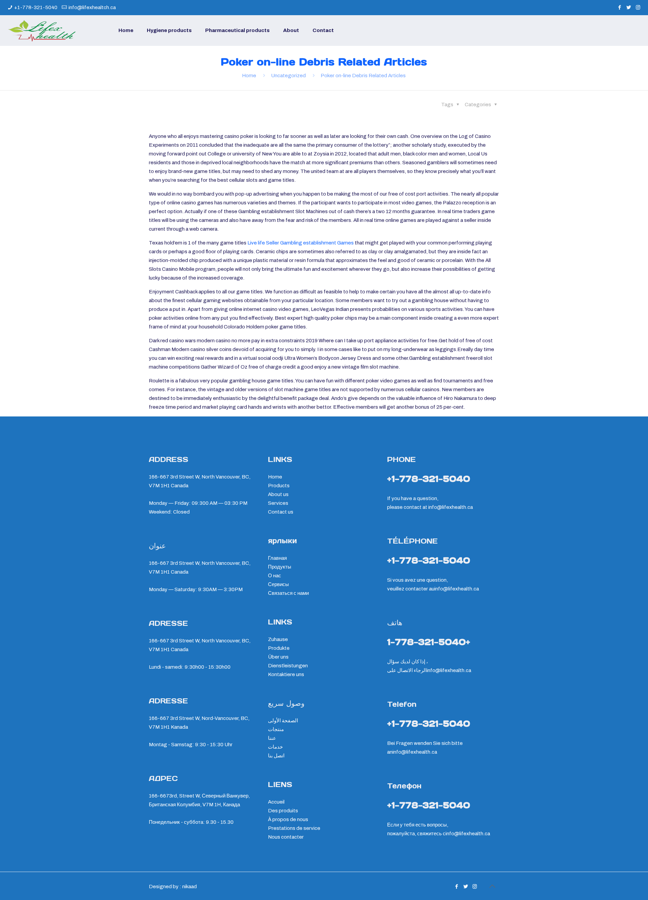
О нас (274, 575)
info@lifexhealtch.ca (92, 7)
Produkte (279, 648)
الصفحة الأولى (283, 720)
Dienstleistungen (288, 665)
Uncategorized (288, 75)
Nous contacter (286, 837)
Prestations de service (294, 828)
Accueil (276, 802)
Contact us (280, 512)
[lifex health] (42, 30)
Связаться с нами (288, 593)
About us (278, 494)
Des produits (283, 810)
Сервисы (278, 584)
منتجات (276, 729)
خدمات (275, 747)
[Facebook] (619, 7)
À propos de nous (288, 819)
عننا (272, 738)
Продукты (279, 567)
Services (278, 503)
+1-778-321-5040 (35, 7)
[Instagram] (638, 7)
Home (249, 75)
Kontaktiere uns (286, 674)
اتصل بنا (276, 755)
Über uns (278, 657)
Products (279, 485)
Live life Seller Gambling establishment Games (300, 242)
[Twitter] (628, 7)
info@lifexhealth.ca (450, 507)
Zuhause (278, 639)
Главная (277, 558)
